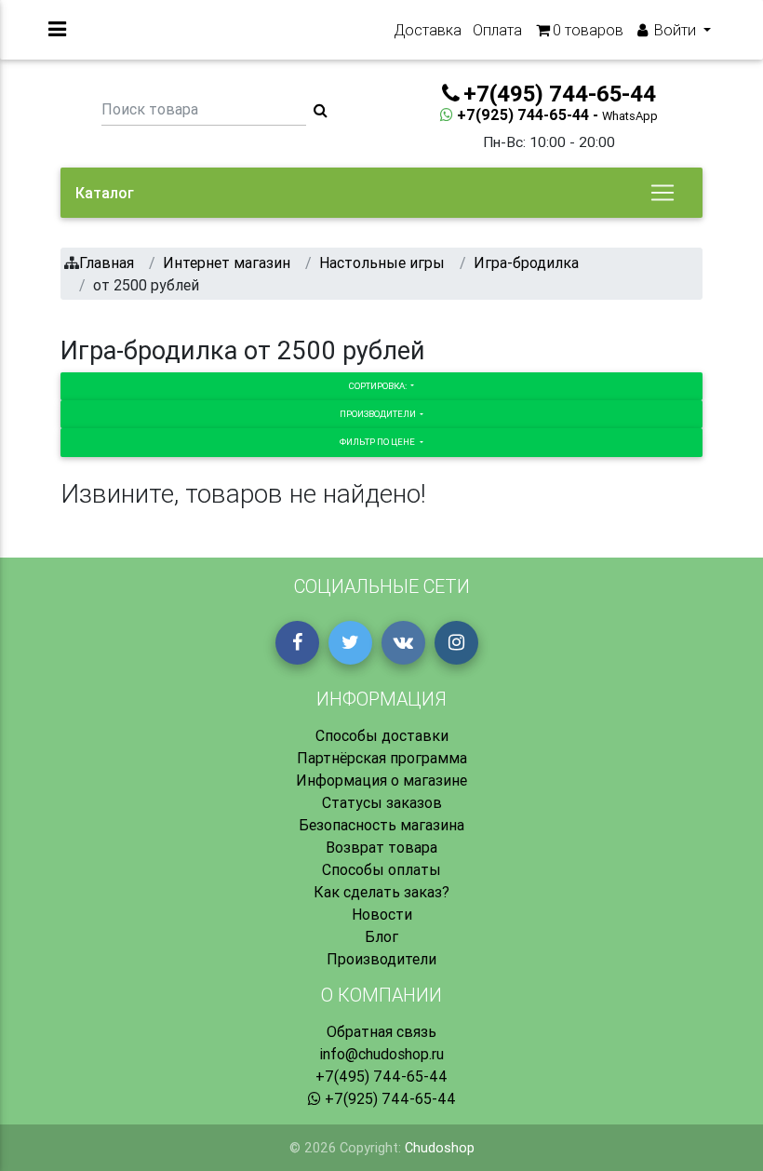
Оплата (497, 29)
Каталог (104, 192)
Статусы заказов (382, 802)
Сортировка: (378, 386)
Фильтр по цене (378, 442)
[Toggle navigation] (662, 192)
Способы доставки (381, 735)
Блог (381, 936)
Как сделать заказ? (381, 891)
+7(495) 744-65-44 (381, 1076)
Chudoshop (440, 1147)
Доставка (428, 29)
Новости (382, 914)
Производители (379, 414)
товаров (588, 29)
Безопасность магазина (381, 824)
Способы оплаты (381, 869)
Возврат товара (381, 847)
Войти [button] (675, 29)
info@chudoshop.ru (381, 1053)
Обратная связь (381, 1031)
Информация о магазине (381, 780)
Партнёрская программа (382, 757)
